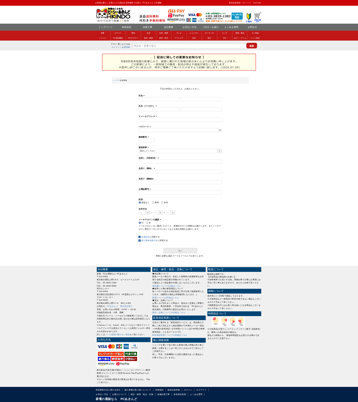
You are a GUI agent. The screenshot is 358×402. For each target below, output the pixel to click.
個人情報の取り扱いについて (137, 390)
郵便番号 (144, 137)
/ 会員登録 (125, 47)
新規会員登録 (235, 3)
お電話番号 (145, 189)
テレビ (179, 33)
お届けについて (119, 394)
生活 (148, 33)
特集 (102, 33)
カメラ (224, 33)
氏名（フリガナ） (148, 106)
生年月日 (143, 209)
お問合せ (252, 27)
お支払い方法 (189, 27)
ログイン (116, 47)
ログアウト (201, 390)
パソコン (102, 38)
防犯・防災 (163, 38)
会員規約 (145, 237)
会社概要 (168, 27)
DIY (224, 38)
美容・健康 (148, 38)
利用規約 (159, 390)
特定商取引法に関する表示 (108, 390)
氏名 (142, 95)
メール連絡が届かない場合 (117, 334)
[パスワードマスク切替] (220, 130)
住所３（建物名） (147, 179)
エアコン (118, 33)
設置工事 (147, 27)
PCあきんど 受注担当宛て (120, 306)
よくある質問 (231, 27)
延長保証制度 (180, 394)
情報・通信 (239, 33)
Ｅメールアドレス (148, 116)
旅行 (209, 38)
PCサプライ (133, 38)
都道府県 (144, 147)
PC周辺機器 (118, 38)
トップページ (106, 27)
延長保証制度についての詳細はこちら (169, 335)
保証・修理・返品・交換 (142, 394)
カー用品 (255, 33)
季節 (133, 33)
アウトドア (179, 38)
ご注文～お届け (210, 27)
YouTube (257, 3)
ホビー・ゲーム (240, 38)
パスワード (145, 127)
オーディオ (209, 33)
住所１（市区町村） (149, 158)
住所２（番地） (147, 168)
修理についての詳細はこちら (165, 297)
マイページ (247, 3)
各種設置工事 (163, 394)
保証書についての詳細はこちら (166, 286)
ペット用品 (255, 38)
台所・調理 (163, 33)
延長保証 (126, 27)
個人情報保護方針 (149, 240)
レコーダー (194, 33)
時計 (194, 38)
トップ (115, 80)
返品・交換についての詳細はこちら (168, 312)
